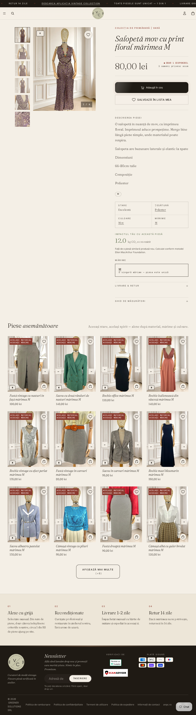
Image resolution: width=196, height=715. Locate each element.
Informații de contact (149, 704)
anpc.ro (167, 704)
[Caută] (12, 13)
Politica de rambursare (38, 704)
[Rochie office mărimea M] (121, 364)
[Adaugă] (44, 386)
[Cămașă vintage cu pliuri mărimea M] (75, 514)
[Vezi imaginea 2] (22, 51)
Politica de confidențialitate (68, 704)
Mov (121, 223)
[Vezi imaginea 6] (22, 119)
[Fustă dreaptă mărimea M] (121, 514)
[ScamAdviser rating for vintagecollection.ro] (115, 673)
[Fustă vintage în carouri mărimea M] (75, 439)
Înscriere (80, 678)
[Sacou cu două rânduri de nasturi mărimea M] (75, 364)
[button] (64, 69)
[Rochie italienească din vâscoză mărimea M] (167, 364)
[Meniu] (4, 13)
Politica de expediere (122, 704)
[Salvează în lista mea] (88, 35)
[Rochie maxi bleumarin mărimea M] (167, 439)
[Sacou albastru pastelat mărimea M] (28, 514)
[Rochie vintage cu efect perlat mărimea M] (28, 439)
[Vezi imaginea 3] (22, 68)
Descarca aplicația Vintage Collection (63, 4)
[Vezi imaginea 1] (22, 35)
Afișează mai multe (98, 571)
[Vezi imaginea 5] (22, 102)
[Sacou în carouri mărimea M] (121, 439)
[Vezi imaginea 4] (22, 85)
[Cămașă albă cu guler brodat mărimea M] (167, 514)
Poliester (160, 209)
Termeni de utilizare (97, 704)
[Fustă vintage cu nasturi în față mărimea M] (28, 364)
